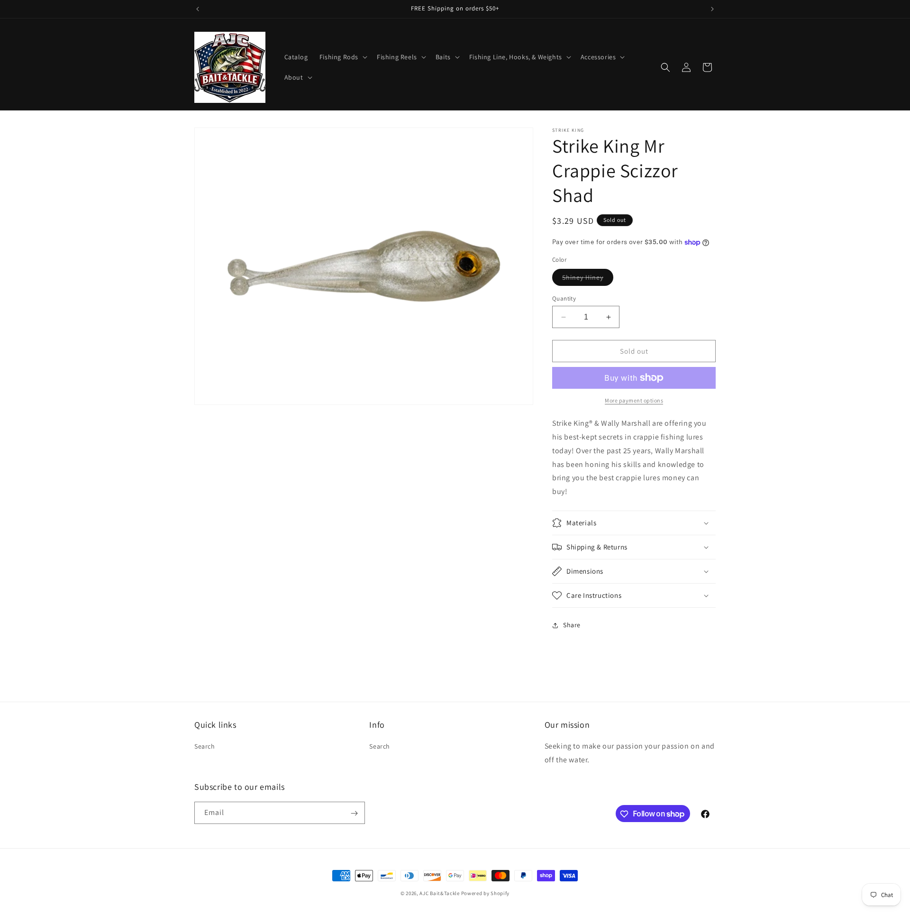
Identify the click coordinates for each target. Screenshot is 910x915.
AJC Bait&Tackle (439, 893)
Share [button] (572, 625)
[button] (342, 57)
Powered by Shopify (485, 893)
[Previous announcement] (197, 9)
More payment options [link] (634, 400)
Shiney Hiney (587, 279)
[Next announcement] (712, 9)
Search (204, 746)
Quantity (564, 298)
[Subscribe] (354, 813)
